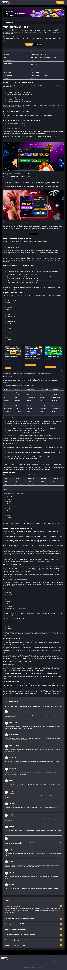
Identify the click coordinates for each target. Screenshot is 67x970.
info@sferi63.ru (55, 962)
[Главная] (6, 2)
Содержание (9, 22)
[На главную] (11, 958)
